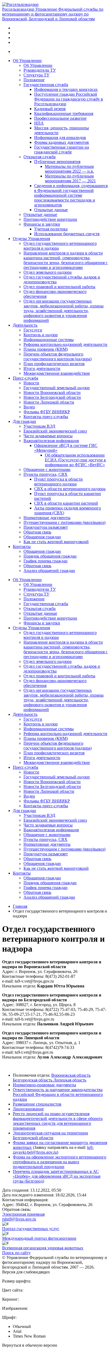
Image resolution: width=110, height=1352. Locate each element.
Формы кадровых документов (61, 142)
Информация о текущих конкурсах (66, 89)
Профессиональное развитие (60, 118)
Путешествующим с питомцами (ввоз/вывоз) (64, 522)
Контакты (22, 546)
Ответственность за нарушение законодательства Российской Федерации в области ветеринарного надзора (58, 1094)
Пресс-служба (25, 378)
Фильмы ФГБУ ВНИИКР (46, 412)
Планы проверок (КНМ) (45, 349)
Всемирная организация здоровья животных (42, 1248)
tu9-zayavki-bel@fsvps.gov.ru (53, 1149)
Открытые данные (51, 209)
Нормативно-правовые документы (44, 1085)
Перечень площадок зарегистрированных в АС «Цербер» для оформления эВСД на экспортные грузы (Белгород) (57, 1176)
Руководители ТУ (39, 70)
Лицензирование (28, 1109)
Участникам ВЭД (39, 426)
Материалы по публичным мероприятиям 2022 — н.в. (69, 168)
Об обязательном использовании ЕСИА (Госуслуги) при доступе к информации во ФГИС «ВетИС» (75, 460)
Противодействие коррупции (50, 219)
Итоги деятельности (41, 368)
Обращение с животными (46, 469)
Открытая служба (39, 156)
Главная (20, 906)
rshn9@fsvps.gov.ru (19, 1219)
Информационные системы (48, 339)
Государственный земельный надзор (56, 387)
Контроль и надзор (40, 335)
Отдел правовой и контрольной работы (59, 286)
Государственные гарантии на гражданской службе (61, 149)
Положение (34, 80)
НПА (39, 123)
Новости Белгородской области (52, 397)
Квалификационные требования (63, 113)
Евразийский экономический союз (55, 431)
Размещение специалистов (37, 1104)
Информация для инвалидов (60, 137)
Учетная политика (51, 229)
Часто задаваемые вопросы (48, 436)
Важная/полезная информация (51, 440)
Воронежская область (71, 1075)
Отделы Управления (31, 238)
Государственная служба (45, 84)
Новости (31, 383)
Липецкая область (69, 1080)
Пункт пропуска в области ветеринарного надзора (58, 481)
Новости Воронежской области (52, 392)
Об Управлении (27, 60)
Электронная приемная (23, 1214)
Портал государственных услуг (30, 1228)
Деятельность (25, 325)
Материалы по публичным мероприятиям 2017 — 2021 (70, 178)
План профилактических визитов (54, 363)
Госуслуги (32, 330)
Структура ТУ (36, 75)
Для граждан (24, 421)
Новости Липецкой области (48, 402)
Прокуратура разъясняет (45, 527)
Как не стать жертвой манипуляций (56, 541)
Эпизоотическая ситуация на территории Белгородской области (50, 1135)
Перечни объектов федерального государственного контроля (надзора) (57, 356)
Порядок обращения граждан (50, 556)
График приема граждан (45, 561)
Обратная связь (37, 532)
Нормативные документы (46, 517)
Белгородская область (33, 1080)
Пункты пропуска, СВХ (45, 474)
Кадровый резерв (50, 108)
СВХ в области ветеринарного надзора (69, 488)
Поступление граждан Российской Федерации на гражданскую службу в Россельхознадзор (68, 99)
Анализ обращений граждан (49, 570)
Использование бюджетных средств (67, 233)
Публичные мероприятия (57, 161)
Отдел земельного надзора (47, 272)
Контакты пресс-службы (45, 416)
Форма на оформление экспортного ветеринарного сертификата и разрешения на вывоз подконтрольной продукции (59, 1162)
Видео (29, 407)
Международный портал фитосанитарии (39, 1238)
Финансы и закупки (41, 224)
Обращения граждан (42, 537)
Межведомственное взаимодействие (56, 373)
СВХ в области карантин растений (66, 503)
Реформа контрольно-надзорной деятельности (65, 344)
